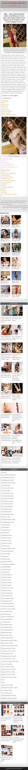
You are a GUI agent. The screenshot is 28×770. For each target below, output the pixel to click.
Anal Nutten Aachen (5, 524)
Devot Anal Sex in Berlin (6, 635)
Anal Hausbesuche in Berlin (7, 498)
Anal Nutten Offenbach (6, 577)
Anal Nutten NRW (5, 572)
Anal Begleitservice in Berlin (7, 480)
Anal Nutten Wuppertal (6, 585)
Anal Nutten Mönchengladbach (8, 564)
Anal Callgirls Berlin (5, 485)
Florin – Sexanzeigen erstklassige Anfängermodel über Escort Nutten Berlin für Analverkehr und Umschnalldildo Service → (15, 207)
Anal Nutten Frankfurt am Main (8, 548)
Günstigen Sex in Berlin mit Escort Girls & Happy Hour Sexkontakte (7, 739)
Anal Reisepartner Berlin (6, 601)
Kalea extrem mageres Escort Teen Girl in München (17, 319)
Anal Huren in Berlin (5, 517)
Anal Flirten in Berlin (5, 490)
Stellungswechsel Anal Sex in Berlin (9, 687)
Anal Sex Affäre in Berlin (6, 611)
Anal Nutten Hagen (5, 553)
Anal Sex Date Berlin (6, 614)
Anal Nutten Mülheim (6, 566)
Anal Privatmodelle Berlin (7, 593)
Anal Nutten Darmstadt (6, 535)
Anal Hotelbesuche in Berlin (7, 514)
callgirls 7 (15, 95)
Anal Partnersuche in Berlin (7, 587)
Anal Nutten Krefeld (5, 559)
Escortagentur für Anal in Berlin (8, 651)
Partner (3, 679)
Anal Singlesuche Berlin (6, 627)
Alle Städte (3, 472)
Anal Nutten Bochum (6, 530)
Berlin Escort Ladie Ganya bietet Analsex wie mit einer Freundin (6, 375)
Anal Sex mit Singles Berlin (7, 616)
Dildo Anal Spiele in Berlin (7, 637)
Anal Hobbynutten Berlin (6, 509)
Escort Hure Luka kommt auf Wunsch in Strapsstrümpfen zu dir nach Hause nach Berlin (17, 417)
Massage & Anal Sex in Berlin (8, 672)
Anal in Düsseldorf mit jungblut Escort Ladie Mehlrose (17, 338)
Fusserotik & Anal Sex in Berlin (8, 658)
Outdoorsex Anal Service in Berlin (8, 677)
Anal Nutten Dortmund (6, 538)
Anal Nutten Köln (5, 556)
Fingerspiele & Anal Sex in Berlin (8, 656)
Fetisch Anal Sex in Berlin (7, 653)
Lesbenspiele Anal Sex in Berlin (8, 669)
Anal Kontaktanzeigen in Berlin (8, 519)
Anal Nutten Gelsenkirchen (7, 551)
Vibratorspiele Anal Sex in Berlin (8, 695)
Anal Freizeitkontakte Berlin (7, 496)
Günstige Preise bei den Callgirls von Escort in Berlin (6, 759)
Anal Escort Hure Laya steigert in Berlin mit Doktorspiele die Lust (6, 396)
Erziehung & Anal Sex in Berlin (8, 648)
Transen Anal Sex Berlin (6, 693)
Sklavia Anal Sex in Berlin (7, 685)
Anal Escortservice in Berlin (7, 488)
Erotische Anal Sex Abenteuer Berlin (9, 645)
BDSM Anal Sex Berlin (6, 632)
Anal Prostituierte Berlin (6, 595)
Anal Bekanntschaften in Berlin (8, 482)
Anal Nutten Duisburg (6, 540)
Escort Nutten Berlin (14, 3)
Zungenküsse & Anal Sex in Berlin (9, 698)
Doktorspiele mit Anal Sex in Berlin (9, 640)
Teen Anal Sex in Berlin (6, 690)
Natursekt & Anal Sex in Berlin (8, 674)
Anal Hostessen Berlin (6, 511)
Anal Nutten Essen (5, 545)
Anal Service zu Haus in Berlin (8, 608)
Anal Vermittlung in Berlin (7, 629)
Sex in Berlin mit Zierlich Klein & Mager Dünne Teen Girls (6, 719)
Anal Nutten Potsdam (6, 580)
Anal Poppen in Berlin (6, 590)
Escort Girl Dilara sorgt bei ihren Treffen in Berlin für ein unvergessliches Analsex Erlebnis (17, 377)
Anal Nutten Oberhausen (6, 574)
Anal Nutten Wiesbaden (6, 582)
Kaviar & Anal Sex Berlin (6, 664)
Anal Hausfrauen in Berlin (7, 501)
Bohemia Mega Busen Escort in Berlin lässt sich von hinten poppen (6, 338)
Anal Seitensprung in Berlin (7, 603)
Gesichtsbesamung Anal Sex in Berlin (9, 661)
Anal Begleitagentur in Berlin (7, 477)
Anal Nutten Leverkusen (6, 561)
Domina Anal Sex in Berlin (7, 643)
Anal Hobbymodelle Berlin (7, 506)
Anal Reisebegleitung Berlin (7, 598)
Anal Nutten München (6, 569)
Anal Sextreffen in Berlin (6, 624)
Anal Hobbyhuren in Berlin (7, 503)
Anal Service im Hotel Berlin (7, 606)
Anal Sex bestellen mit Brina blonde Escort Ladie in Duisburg (6, 416)
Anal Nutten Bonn (5, 532)
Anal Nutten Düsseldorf (6, 543)
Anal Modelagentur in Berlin (7, 522)
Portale (3, 682)
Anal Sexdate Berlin (5, 622)
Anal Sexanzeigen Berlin (6, 619)
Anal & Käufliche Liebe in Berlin (8, 474)
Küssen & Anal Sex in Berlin (7, 666)
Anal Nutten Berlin (5, 527)
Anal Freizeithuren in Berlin (7, 493)
